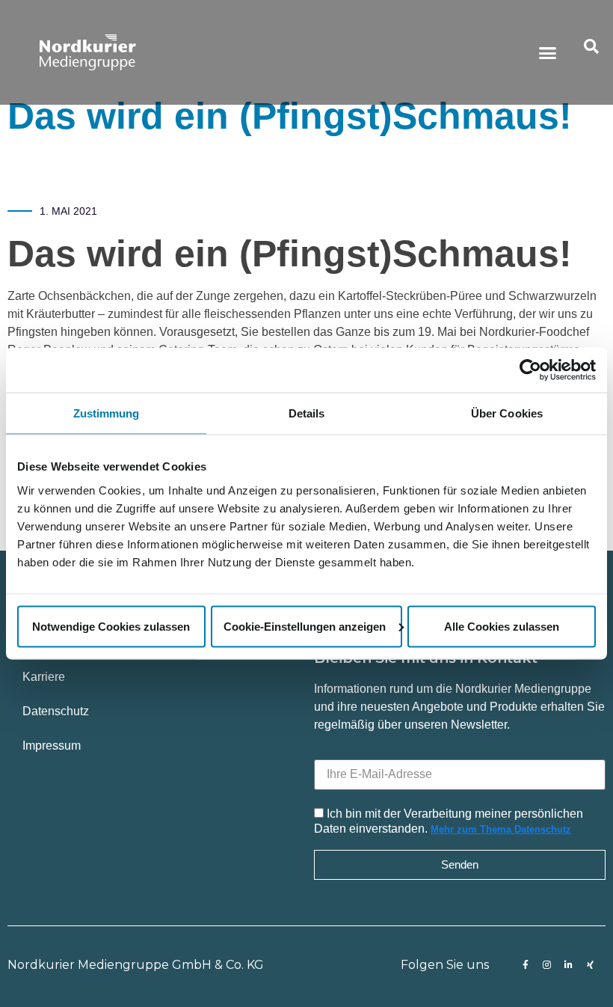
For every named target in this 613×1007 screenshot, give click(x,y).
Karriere (43, 676)
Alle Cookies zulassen (501, 625)
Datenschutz (55, 711)
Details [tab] (307, 413)
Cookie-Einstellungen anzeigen (305, 625)
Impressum (51, 745)
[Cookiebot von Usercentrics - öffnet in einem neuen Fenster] (530, 370)
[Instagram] (547, 965)
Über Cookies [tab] (507, 413)
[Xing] (591, 965)
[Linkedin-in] (569, 965)
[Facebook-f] (526, 965)
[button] (548, 52)
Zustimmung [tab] (106, 413)
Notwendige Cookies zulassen (111, 625)
